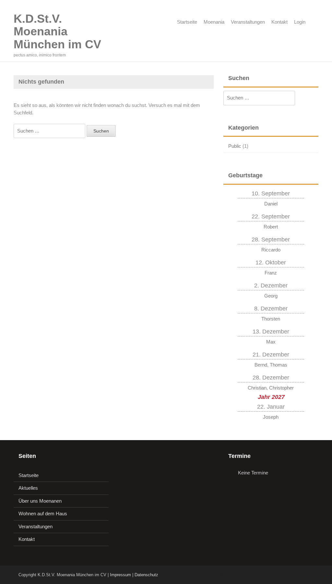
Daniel (271, 203)
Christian (257, 388)
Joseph (271, 417)
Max (271, 342)
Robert (271, 226)
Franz (271, 272)
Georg (271, 295)
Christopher (281, 388)
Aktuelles (28, 488)
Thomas (278, 365)
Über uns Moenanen (40, 501)
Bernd (261, 365)
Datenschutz (146, 574)
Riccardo (270, 249)
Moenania (214, 22)
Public (234, 146)
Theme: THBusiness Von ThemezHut (278, 574)
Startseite (187, 22)
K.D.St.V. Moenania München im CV (57, 31)
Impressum (120, 574)
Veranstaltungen (248, 22)
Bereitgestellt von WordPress (212, 574)
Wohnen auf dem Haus (42, 513)
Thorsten (270, 318)
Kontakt (279, 22)
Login (299, 22)
